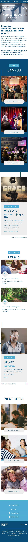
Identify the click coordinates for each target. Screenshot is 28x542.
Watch (6, 231)
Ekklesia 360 (14, 539)
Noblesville (7, 1)
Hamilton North (17, 1)
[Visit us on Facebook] (21, 525)
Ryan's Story (9, 366)
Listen (11, 231)
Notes (16, 231)
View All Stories (7, 384)
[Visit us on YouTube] (26, 525)
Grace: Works (10, 215)
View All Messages (18, 237)
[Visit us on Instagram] (23, 525)
